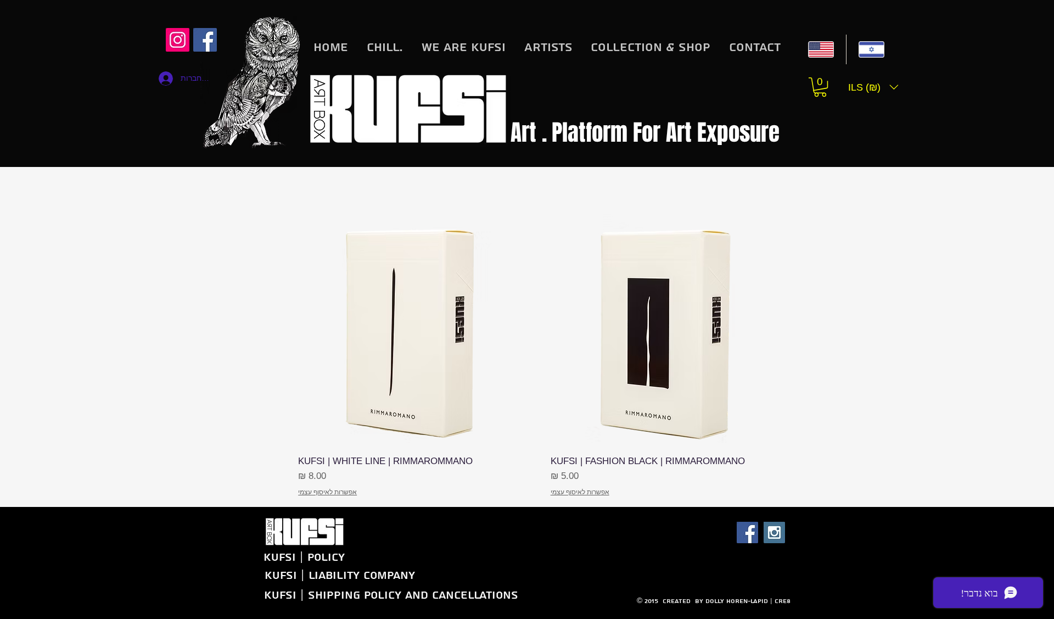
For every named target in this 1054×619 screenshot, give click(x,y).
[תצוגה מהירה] (667, 330)
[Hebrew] (871, 49)
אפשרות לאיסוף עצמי (580, 492)
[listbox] (873, 87)
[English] (821, 49)
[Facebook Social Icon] (747, 532)
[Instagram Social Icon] (177, 40)
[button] (820, 87)
